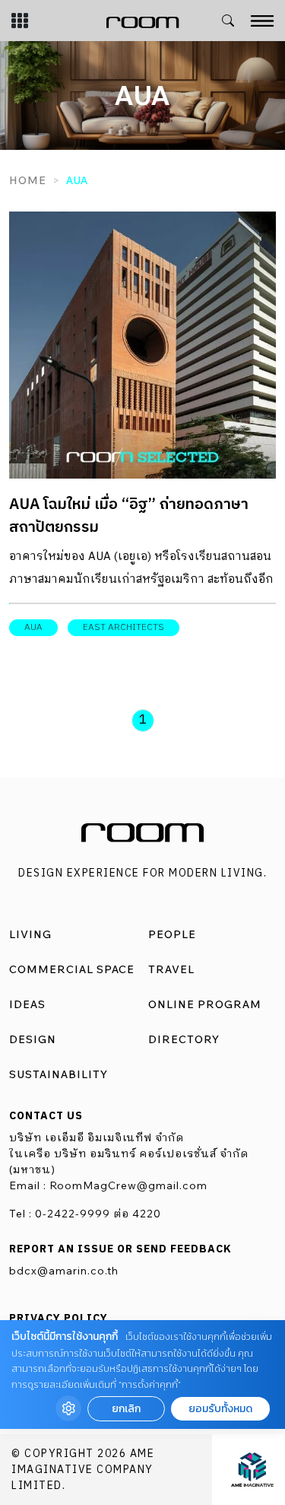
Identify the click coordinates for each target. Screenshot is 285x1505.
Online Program (204, 1004)
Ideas (27, 1004)
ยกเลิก (126, 1409)
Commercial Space (72, 969)
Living (30, 934)
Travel (171, 969)
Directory (184, 1039)
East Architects (123, 627)
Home (27, 180)
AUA (33, 627)
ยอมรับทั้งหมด (220, 1409)
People (172, 934)
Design (32, 1039)
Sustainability (58, 1074)
